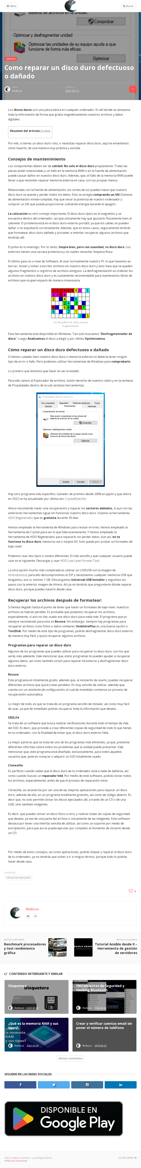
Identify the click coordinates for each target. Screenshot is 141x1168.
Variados (11, 59)
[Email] (28, 916)
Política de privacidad (15, 1160)
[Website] (35, 916)
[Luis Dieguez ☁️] (71, 6)
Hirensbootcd (17, 575)
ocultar (45, 131)
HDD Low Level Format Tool (79, 561)
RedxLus (17, 91)
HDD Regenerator (20, 518)
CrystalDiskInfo (75, 499)
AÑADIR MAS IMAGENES (18, 877)
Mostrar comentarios (70, 1058)
